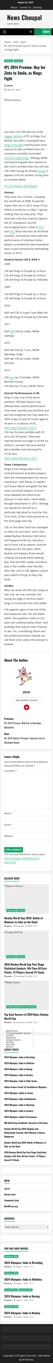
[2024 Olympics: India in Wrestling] (26, 1256)
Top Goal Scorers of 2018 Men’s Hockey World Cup (26, 1016)
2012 (12, 231)
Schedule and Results (26, 1007)
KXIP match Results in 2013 (20, 427)
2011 (41, 227)
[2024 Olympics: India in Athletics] (26, 1273)
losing (41, 171)
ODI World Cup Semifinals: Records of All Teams (26, 1123)
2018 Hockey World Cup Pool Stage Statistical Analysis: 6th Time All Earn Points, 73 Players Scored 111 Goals (25, 968)
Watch (46, 31)
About (14, 7)
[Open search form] (31, 31)
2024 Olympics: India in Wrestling (19, 1057)
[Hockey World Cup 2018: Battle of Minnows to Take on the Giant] (26, 899)
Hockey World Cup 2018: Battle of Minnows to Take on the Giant (23, 920)
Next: (24, 738)
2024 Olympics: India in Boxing (18, 1069)
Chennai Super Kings (16, 158)
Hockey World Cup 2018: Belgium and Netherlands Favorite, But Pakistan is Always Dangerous (24, 1132)
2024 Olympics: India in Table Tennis (20, 1081)
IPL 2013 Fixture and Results (20, 186)
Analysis (8, 61)
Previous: (22, 723)
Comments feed (11, 1200)
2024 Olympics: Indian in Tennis (18, 1093)
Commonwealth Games (18, 1033)
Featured (18, 61)
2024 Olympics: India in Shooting (19, 1105)
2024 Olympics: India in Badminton (20, 1099)
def (12, 331)
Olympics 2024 (11, 1256)
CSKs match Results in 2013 (20, 458)
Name (8, 813)
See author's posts (26, 700)
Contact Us (25, 7)
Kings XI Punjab (13, 145)
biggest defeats (13, 136)
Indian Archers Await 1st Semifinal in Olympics (25, 1087)
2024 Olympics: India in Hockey (18, 1075)
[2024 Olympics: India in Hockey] (26, 1307)
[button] (4, 32)
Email (8, 824)
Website (8, 836)
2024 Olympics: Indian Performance (20, 1117)
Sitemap (37, 7)
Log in (7, 1188)
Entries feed (9, 1194)
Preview (20, 910)
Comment (10, 770)
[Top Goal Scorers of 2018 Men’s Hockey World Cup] (26, 995)
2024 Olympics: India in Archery (18, 1111)
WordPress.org (11, 1206)
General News (11, 1290)
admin (10, 85)
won (12, 377)
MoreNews (44, 1355)
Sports (9, 1046)
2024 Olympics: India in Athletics (19, 1063)
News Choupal (24, 17)
